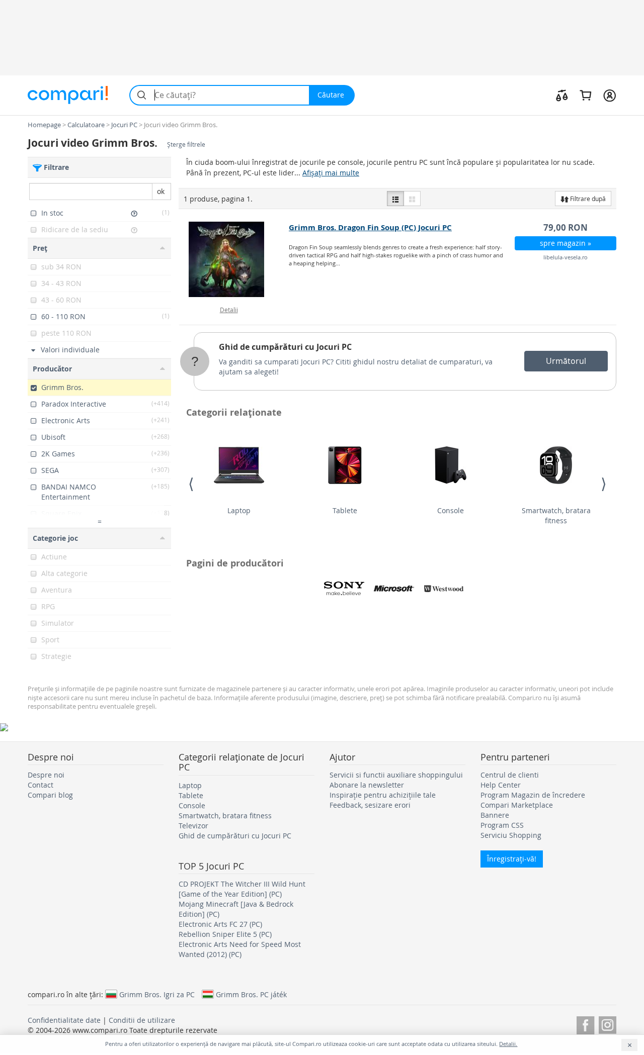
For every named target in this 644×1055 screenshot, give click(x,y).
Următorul (566, 360)
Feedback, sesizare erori (370, 805)
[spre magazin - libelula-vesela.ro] (234, 259)
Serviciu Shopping (510, 835)
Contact (40, 785)
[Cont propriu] (609, 95)
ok (161, 191)
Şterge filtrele (186, 144)
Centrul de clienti (509, 775)
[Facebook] (585, 1023)
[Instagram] (607, 1023)
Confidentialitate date (64, 1020)
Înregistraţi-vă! (511, 859)
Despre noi (46, 775)
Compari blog (50, 795)
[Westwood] (444, 589)
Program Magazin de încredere (532, 795)
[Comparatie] (562, 95)
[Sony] (344, 589)
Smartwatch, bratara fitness (556, 515)
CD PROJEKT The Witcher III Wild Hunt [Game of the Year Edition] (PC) (242, 889)
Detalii (229, 310)
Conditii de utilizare (142, 1020)
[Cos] (585, 95)
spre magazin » (565, 243)
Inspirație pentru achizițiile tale (383, 795)
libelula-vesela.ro (565, 257)
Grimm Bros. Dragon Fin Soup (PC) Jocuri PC (370, 227)
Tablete (345, 510)
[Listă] (395, 198)
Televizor (193, 825)
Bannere (494, 815)
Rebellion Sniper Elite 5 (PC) (225, 934)
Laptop (239, 510)
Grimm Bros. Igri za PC (157, 994)
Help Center (500, 785)
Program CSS (502, 825)
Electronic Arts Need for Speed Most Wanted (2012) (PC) (240, 949)
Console (450, 510)
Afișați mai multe (330, 172)
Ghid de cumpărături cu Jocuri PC (285, 346)
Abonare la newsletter (367, 785)
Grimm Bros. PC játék (251, 994)
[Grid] (412, 198)
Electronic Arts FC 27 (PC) (220, 924)
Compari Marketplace (516, 805)
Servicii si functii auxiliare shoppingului (396, 775)
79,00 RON (565, 227)
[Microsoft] (394, 589)
